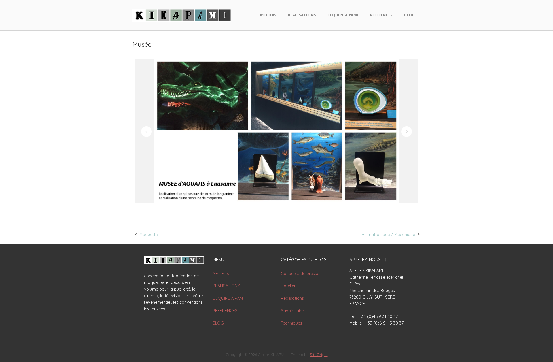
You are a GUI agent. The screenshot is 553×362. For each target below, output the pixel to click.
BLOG (409, 15)
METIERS (268, 15)
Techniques (291, 323)
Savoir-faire (292, 310)
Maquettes (149, 234)
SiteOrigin (319, 354)
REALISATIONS (302, 15)
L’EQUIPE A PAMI (343, 15)
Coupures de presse (300, 273)
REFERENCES (381, 15)
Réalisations (292, 298)
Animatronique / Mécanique (388, 234)
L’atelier (288, 286)
